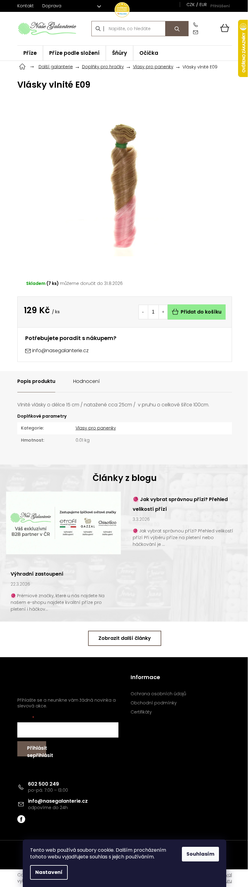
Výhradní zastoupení (37, 573)
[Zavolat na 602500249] (196, 25)
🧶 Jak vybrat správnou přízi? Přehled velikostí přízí (180, 504)
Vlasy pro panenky (96, 428)
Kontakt (25, 6)
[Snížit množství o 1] (143, 312)
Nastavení (49, 872)
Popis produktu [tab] (36, 381)
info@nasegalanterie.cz (58, 801)
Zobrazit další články (124, 638)
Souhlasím (200, 853)
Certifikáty (141, 712)
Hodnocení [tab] (86, 381)
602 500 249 (43, 783)
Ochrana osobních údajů (158, 694)
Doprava (51, 6)
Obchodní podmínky (154, 703)
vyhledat (177, 28)
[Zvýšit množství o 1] (163, 312)
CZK (190, 4)
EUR (203, 4)
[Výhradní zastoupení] (63, 522)
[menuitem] (30, 53)
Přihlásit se (36, 750)
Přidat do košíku (201, 311)
